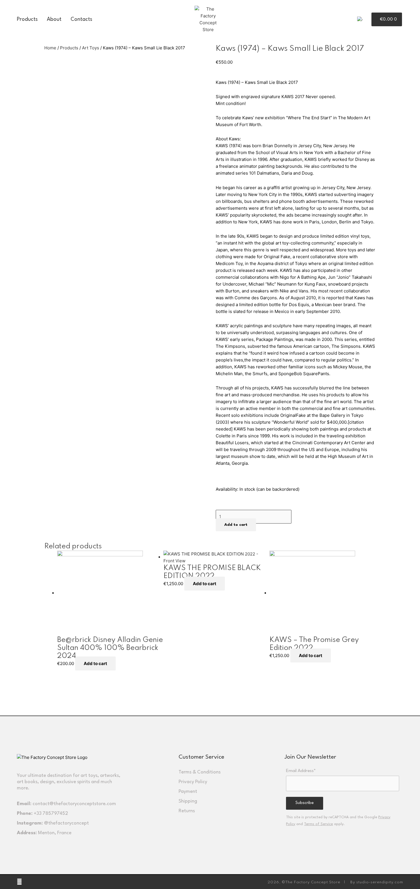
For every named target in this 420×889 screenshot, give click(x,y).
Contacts (81, 19)
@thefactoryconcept (66, 823)
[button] (368, 20)
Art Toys (90, 47)
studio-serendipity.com (379, 882)
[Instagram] (19, 881)
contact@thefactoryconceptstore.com (74, 803)
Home (50, 47)
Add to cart (235, 525)
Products (27, 19)
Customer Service (201, 757)
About (54, 19)
